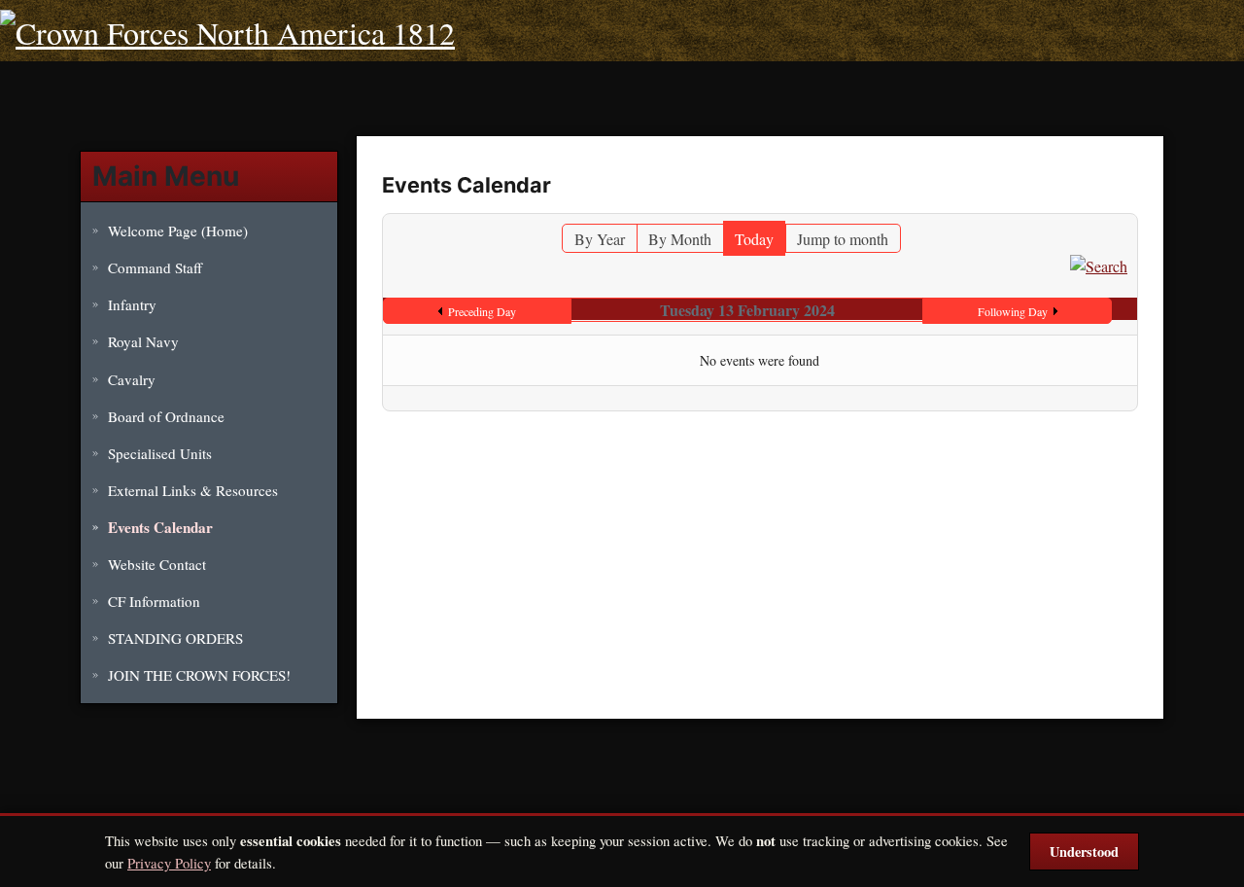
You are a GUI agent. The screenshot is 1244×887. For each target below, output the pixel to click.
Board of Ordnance (166, 416)
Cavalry (132, 379)
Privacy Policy (169, 862)
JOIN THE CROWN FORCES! (199, 675)
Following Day (1013, 311)
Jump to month (842, 239)
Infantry (132, 304)
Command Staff (155, 267)
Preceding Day (482, 311)
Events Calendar (160, 527)
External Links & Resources (193, 490)
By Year (599, 239)
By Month (679, 239)
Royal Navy (143, 341)
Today (754, 239)
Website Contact (157, 564)
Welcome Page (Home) (178, 230)
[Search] (1098, 264)
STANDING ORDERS (175, 638)
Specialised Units (160, 453)
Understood (1084, 851)
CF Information (154, 601)
